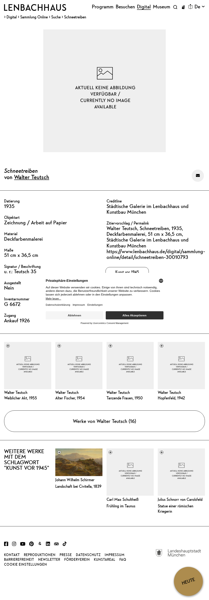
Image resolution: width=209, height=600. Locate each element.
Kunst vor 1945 (127, 272)
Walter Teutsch (31, 176)
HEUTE (188, 581)
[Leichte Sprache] (190, 6)
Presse (66, 555)
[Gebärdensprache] (183, 7)
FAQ (122, 559)
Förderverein (77, 559)
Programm (102, 6)
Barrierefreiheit (19, 559)
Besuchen (125, 6)
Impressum (115, 555)
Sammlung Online (34, 17)
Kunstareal (104, 559)
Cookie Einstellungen (25, 564)
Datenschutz (88, 555)
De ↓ (200, 6)
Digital (12, 17)
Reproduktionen (40, 555)
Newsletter (49, 559)
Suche (56, 17)
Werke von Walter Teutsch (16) (104, 421)
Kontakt (12, 555)
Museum (161, 6)
